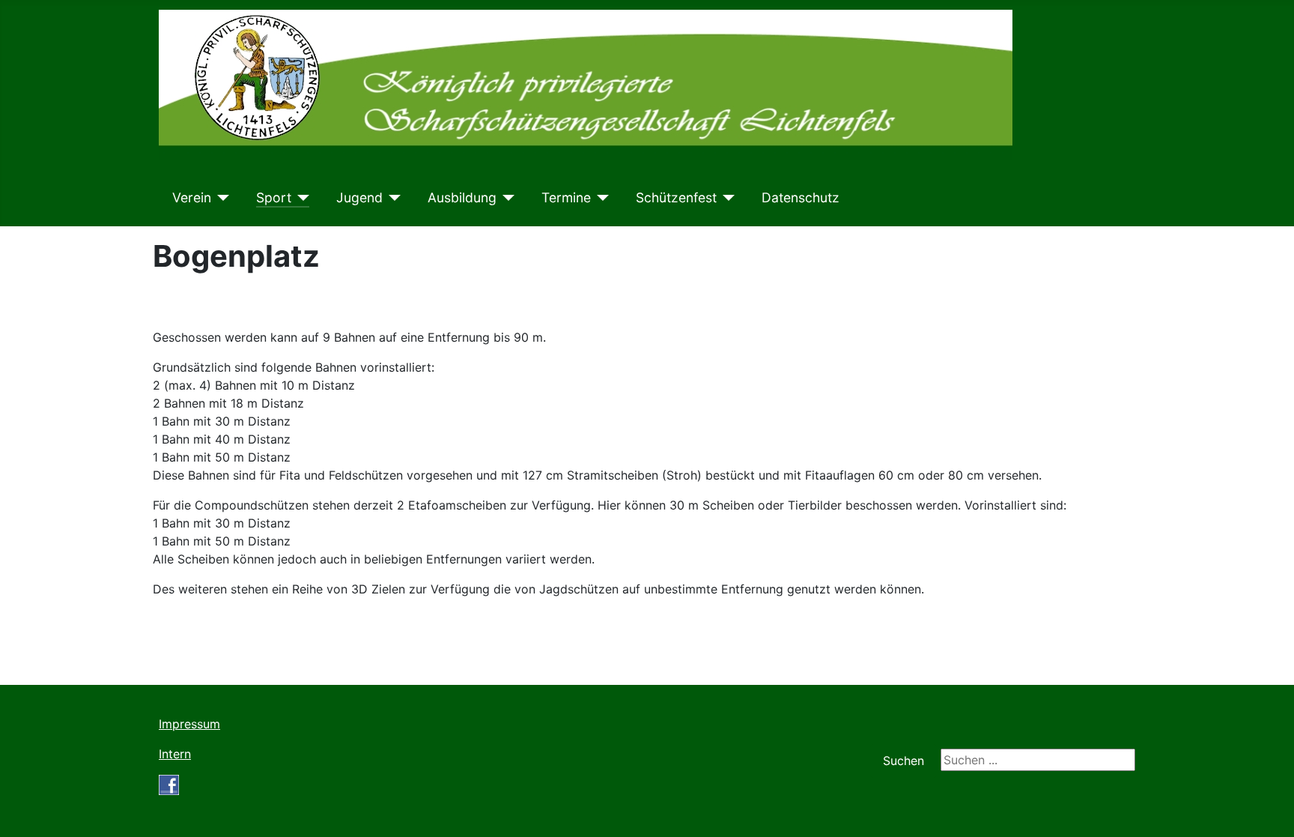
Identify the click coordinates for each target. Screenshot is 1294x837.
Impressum (189, 723)
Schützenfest (676, 197)
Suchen (903, 760)
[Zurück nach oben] (1268, 809)
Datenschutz (800, 197)
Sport (273, 197)
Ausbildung (462, 197)
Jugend (359, 197)
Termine (566, 197)
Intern (175, 753)
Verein (191, 197)
